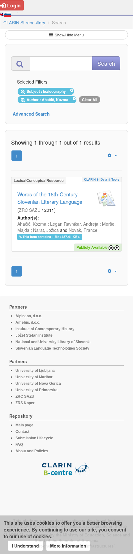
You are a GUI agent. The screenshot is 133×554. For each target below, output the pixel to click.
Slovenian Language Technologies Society (52, 348)
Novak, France (83, 230)
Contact (22, 431)
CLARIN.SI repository (24, 22)
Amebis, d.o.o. (27, 322)
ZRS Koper (25, 403)
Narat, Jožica (46, 230)
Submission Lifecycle (34, 438)
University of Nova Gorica (38, 383)
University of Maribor (34, 377)
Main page (24, 425)
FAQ (19, 444)
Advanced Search (31, 114)
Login (14, 5)
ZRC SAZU (30, 210)
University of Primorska (36, 390)
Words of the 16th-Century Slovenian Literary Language (49, 198)
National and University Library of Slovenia (53, 342)
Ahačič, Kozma (31, 224)
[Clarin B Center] (66, 468)
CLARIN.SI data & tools (101, 179)
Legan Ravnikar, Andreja (74, 224)
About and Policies (31, 451)
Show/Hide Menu (69, 34)
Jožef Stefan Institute (34, 335)
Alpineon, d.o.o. (28, 316)
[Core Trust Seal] (66, 493)
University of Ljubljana (35, 370)
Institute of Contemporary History (45, 329)
